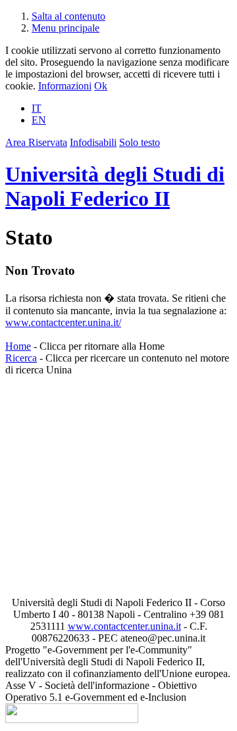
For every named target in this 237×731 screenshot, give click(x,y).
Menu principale (65, 28)
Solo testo (139, 142)
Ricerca (21, 358)
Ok (100, 85)
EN (39, 120)
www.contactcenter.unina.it (124, 626)
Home (18, 346)
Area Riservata (36, 142)
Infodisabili (93, 142)
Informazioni (65, 85)
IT (36, 108)
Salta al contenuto (68, 16)
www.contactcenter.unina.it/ (63, 322)
